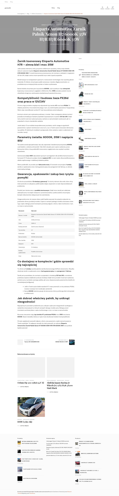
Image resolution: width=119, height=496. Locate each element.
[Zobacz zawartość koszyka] (112, 7)
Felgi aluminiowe (51, 380)
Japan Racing (60, 380)
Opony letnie (21, 380)
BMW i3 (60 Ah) (24, 421)
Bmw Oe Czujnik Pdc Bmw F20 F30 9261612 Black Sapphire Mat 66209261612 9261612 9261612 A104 (89, 229)
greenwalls (8, 8)
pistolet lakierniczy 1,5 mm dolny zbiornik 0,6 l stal (58, 455)
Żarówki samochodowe (70, 24)
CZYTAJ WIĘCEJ (24, 386)
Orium (27, 380)
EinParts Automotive (48, 24)
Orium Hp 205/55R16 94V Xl (30, 382)
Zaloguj (107, 8)
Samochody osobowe (28, 419)
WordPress (32, 493)
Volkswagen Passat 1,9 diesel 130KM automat (90, 218)
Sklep (6, 1)
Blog (11, 1)
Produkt (58, 24)
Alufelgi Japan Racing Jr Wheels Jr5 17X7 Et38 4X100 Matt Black (60, 385)
